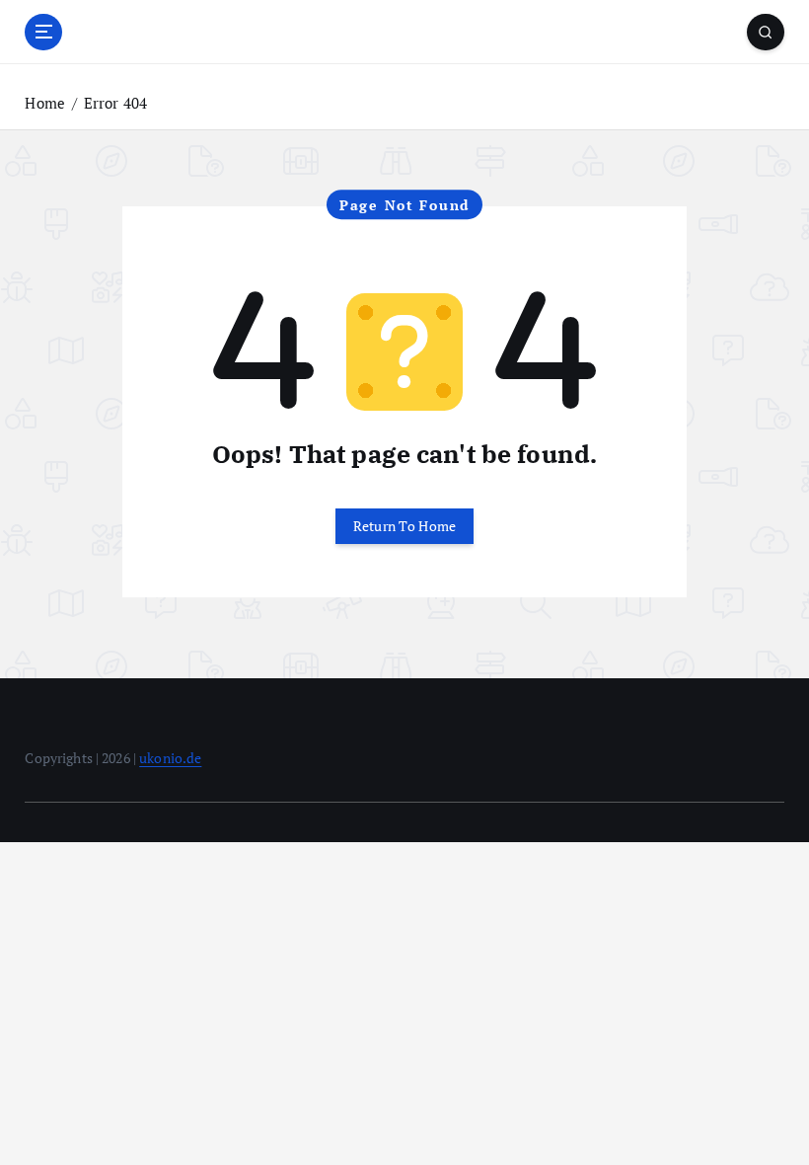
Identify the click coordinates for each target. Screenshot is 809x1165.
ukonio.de (170, 758)
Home (45, 103)
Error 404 (115, 103)
